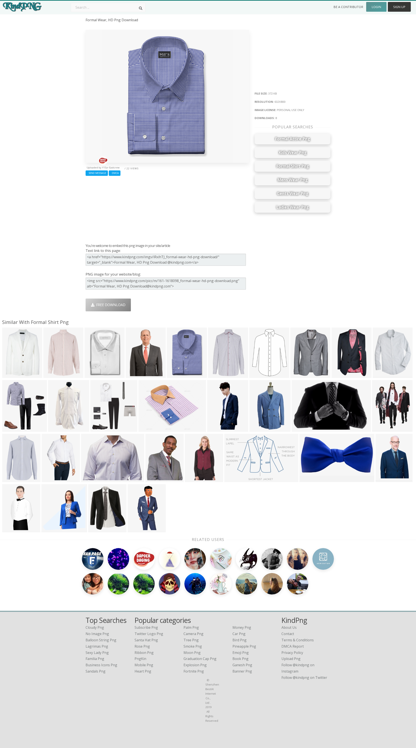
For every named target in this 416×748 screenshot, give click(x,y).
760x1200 (194, 479)
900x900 (215, 429)
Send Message (96, 173)
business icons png (101, 665)
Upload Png (291, 658)
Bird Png (239, 640)
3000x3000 (51, 479)
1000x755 (147, 429)
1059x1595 (385, 479)
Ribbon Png (144, 652)
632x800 (175, 375)
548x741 (257, 375)
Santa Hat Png (146, 640)
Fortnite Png (194, 671)
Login (376, 7)
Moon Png (192, 652)
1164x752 (233, 479)
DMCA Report (292, 646)
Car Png (238, 633)
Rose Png (142, 646)
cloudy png (95, 627)
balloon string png (101, 640)
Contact (287, 633)
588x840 (134, 375)
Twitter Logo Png (149, 633)
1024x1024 (259, 429)
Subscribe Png (146, 627)
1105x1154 (51, 529)
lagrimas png (97, 646)
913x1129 (97, 529)
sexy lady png (97, 652)
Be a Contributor (348, 7)
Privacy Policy (292, 652)
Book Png (240, 658)
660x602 (340, 375)
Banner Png (242, 671)
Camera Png (193, 633)
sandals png (96, 671)
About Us (289, 627)
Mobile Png (144, 665)
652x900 (10, 375)
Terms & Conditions (297, 640)
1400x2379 (94, 375)
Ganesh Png (242, 665)
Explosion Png (195, 665)
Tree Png (191, 640)
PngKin (140, 658)
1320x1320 (309, 479)
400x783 (10, 529)
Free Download (109, 304)
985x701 (89, 479)
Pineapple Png (244, 646)
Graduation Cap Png (200, 658)
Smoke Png (193, 646)
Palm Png (191, 627)
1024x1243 (155, 479)
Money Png (241, 627)
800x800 (56, 429)
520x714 (381, 375)
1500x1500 (300, 375)
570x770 (380, 429)
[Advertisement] (167, 208)
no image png (97, 633)
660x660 (10, 429)
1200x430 (300, 429)
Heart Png (143, 671)
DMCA (114, 173)
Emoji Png (240, 652)
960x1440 (52, 375)
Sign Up (399, 7)
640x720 (136, 529)
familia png (95, 658)
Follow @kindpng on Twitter (304, 677)
